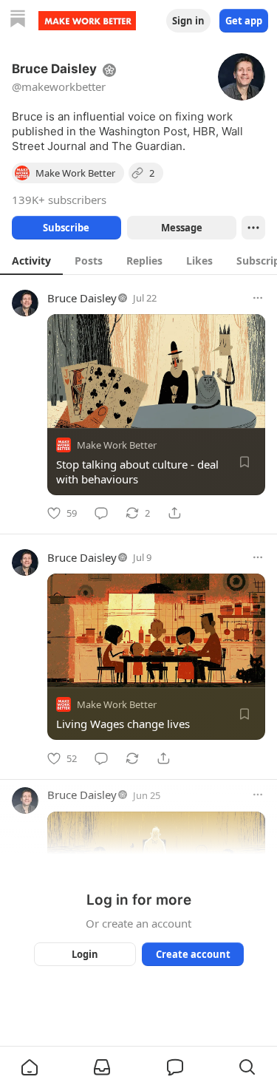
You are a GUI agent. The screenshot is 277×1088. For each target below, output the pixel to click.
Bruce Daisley (82, 297)
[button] (29, 1067)
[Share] (174, 513)
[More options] (258, 298)
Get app (243, 20)
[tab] (31, 260)
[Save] (244, 462)
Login (85, 954)
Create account (192, 954)
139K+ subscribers (59, 199)
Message (181, 227)
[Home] (18, 20)
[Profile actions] (253, 227)
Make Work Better (117, 445)
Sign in (188, 20)
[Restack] (132, 758)
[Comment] (101, 513)
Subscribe (66, 227)
